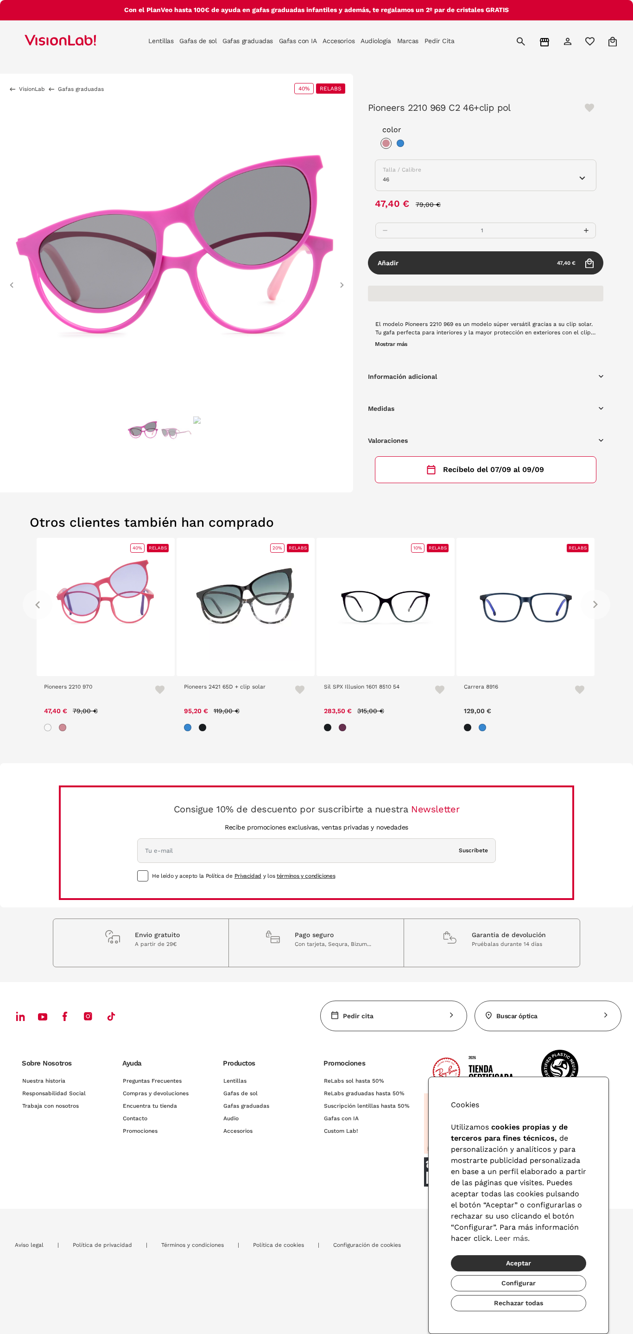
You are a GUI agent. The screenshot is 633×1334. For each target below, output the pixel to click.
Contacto (135, 1118)
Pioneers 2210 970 (68, 686)
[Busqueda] (522, 41)
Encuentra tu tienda (150, 1106)
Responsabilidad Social (54, 1093)
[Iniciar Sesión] (569, 41)
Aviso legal (29, 1245)
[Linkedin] (20, 1016)
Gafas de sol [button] (197, 41)
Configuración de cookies (367, 1245)
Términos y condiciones (192, 1245)
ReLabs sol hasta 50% (354, 1081)
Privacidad (247, 876)
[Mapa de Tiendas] (545, 41)
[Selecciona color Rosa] (388, 144)
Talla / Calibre (402, 169)
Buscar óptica (517, 1016)
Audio (231, 1118)
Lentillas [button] (160, 41)
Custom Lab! (341, 1131)
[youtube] (88, 1016)
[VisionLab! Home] (76, 41)
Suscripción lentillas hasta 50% (367, 1106)
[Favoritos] (155, 689)
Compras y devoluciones (156, 1093)
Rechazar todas (518, 1303)
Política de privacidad (102, 1245)
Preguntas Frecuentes (152, 1081)
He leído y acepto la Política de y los (243, 876)
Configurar (518, 1283)
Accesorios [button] (338, 41)
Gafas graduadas (246, 1106)
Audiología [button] (376, 41)
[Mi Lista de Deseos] (591, 41)
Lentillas (235, 1081)
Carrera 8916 (481, 686)
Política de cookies (278, 1245)
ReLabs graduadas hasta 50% (364, 1093)
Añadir (477, 263)
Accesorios (238, 1131)
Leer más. (512, 1238)
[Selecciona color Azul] (403, 144)
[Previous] (37, 604)
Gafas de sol (240, 1093)
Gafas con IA (341, 1118)
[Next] (595, 604)
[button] (11, 280)
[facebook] (64, 1016)
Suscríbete (473, 850)
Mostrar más (391, 344)
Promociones (140, 1131)
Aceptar (518, 1263)
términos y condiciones (306, 876)
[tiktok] (111, 1016)
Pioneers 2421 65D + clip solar (225, 686)
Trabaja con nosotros (50, 1106)
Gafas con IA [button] (298, 41)
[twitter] (42, 1016)
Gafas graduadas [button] (247, 41)
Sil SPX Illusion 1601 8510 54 (361, 686)
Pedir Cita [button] (439, 41)
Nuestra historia (43, 1081)
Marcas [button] (407, 41)
